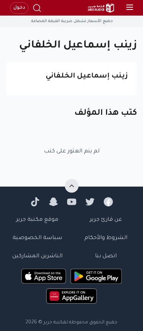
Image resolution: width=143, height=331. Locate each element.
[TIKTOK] (35, 202)
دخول (19, 8)
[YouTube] (72, 202)
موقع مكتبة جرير (37, 220)
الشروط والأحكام (105, 238)
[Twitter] (90, 202)
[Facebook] (108, 202)
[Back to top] (72, 186)
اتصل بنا (106, 256)
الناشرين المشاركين (37, 256)
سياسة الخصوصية (37, 238)
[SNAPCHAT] (53, 202)
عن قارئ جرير (106, 220)
